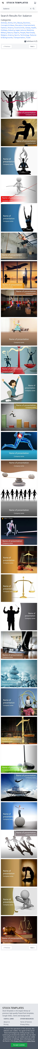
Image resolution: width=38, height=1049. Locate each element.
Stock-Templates (17, 2)
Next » (32, 46)
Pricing (6, 1024)
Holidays (4, 30)
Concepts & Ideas (7, 25)
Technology (24, 35)
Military (3, 32)
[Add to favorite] (24, 116)
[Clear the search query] (30, 9)
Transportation (19, 37)
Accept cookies (19, 1045)
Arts (15, 23)
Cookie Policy (30, 1041)
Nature (10, 32)
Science (11, 35)
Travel (28, 37)
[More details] (35, 116)
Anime (10, 23)
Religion (4, 35)
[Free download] (29, 116)
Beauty (19, 23)
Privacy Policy (18, 1041)
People (22, 32)
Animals (4, 23)
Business (26, 23)
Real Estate (30, 32)
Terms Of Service (26, 1022)
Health (33, 28)
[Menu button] (3, 3)
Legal (17, 30)
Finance (10, 28)
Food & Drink (19, 28)
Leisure (23, 30)
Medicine (30, 30)
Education (19, 25)
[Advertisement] (19, 69)
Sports (16, 35)
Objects (16, 32)
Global (27, 28)
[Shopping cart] (35, 3)
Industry (11, 30)
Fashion (4, 28)
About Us (7, 1022)
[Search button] (33, 9)
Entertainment (29, 25)
